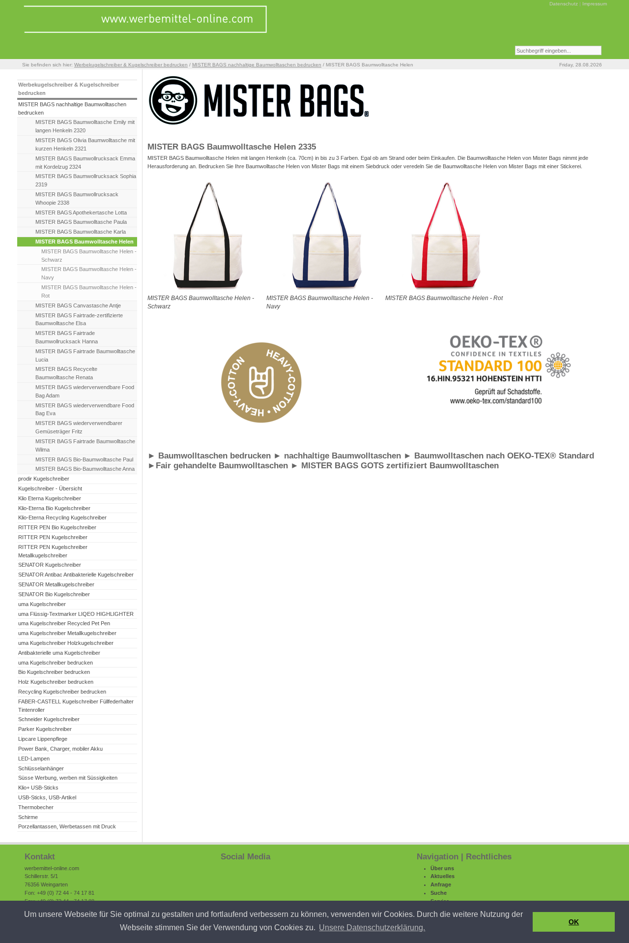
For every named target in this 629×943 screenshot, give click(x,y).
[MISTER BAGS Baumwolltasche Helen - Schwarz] (206, 292)
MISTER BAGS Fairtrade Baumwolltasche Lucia (85, 355)
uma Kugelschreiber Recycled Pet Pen (64, 623)
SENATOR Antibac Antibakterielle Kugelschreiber (76, 575)
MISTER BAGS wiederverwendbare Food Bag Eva (84, 409)
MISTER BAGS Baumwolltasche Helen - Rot (89, 291)
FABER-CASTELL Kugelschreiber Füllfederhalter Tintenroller (76, 706)
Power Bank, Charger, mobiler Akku (60, 749)
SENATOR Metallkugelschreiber (56, 584)
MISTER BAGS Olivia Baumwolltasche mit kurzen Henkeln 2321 (85, 144)
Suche (438, 893)
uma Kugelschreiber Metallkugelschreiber (67, 633)
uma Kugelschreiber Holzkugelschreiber (66, 643)
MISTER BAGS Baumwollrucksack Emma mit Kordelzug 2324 (85, 162)
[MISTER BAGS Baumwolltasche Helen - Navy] (325, 292)
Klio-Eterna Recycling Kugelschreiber (62, 517)
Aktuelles (442, 876)
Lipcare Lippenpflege (42, 739)
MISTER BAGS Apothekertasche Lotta (81, 212)
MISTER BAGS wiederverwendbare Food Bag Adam (84, 391)
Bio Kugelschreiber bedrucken (54, 672)
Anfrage (440, 884)
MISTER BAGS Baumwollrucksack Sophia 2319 (85, 180)
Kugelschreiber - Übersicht (50, 488)
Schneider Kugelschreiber (49, 719)
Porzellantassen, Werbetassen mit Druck (67, 826)
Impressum (594, 3)
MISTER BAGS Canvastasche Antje (78, 305)
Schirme (28, 817)
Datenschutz (563, 3)
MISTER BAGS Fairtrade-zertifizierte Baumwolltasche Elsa (79, 319)
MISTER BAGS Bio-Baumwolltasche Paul (84, 459)
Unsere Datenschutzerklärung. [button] (372, 927)
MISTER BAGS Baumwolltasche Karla (80, 232)
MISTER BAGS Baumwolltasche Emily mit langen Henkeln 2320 (85, 126)
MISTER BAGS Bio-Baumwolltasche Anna (85, 469)
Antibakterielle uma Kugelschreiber (59, 653)
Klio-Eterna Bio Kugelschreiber (54, 508)
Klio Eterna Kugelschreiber (49, 498)
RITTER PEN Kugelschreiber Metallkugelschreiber (52, 551)
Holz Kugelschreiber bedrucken (55, 682)
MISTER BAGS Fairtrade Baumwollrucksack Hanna (66, 337)
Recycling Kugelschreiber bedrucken (62, 692)
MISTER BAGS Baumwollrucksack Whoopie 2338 (76, 198)
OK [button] (574, 922)
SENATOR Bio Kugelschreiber (54, 594)
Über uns (442, 868)
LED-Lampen (34, 758)
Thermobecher (36, 807)
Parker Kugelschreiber (45, 729)
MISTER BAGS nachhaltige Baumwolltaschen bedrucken (256, 64)
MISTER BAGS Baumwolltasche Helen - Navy (89, 273)
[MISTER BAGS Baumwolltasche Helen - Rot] (444, 292)
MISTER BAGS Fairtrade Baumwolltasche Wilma (85, 445)
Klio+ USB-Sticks (38, 788)
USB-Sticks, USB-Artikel (47, 797)
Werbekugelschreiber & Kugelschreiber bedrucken (131, 64)
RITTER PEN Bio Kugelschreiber (57, 527)
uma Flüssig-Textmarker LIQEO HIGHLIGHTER (76, 614)
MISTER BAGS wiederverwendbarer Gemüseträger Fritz (78, 427)
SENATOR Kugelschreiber (49, 565)
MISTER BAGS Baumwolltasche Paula (81, 222)
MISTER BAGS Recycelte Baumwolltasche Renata (66, 373)
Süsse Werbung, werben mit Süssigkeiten (67, 778)
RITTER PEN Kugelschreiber (52, 537)
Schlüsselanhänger (41, 768)
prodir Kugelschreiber (43, 479)
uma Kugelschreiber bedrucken (55, 663)
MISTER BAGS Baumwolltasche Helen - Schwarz (89, 255)
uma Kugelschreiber (42, 604)
